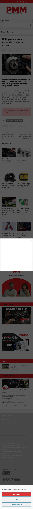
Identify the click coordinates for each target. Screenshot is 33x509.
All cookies (16, 494)
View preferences (16, 504)
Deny (16, 499)
